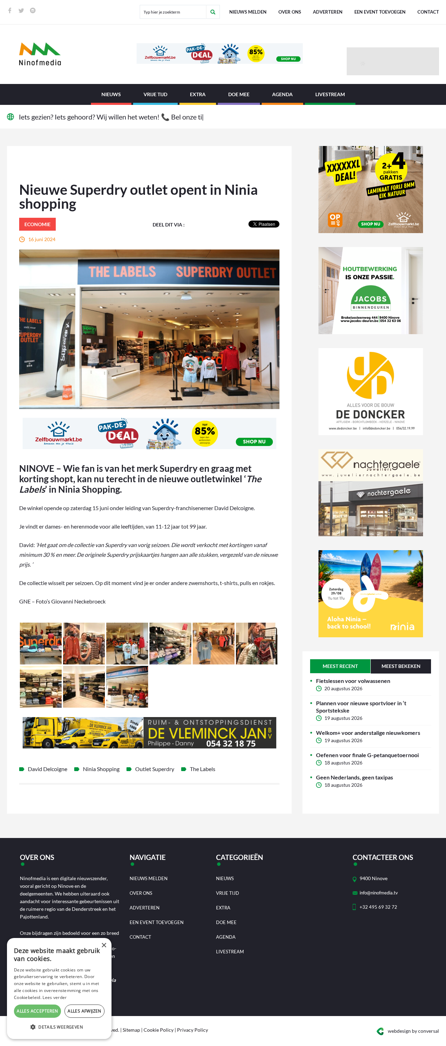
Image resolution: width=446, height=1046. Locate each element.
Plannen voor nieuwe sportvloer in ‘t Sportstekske (361, 707)
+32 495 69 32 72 (378, 907)
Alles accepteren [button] (37, 1011)
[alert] (59, 988)
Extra (198, 94)
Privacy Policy (192, 1030)
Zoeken (213, 12)
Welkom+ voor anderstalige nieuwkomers (368, 732)
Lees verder (55, 997)
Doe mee (238, 94)
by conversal (413, 1031)
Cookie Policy (159, 1030)
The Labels (202, 769)
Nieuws (111, 94)
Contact (428, 12)
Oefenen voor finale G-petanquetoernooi (367, 755)
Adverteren (328, 12)
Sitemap (131, 1030)
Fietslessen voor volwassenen (353, 680)
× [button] (103, 945)
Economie (37, 224)
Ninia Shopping (101, 769)
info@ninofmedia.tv (379, 892)
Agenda (282, 94)
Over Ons (289, 12)
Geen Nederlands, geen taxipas (354, 777)
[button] (59, 1027)
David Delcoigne (47, 769)
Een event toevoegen (380, 12)
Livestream (330, 94)
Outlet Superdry (154, 769)
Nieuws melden (248, 12)
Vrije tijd (155, 94)
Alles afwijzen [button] (84, 1011)
